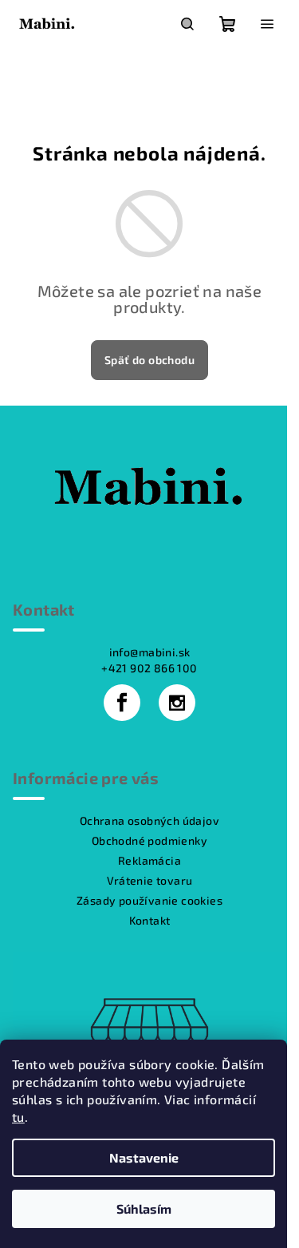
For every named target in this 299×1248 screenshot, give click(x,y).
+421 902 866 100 (149, 668)
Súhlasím (143, 1208)
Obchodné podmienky (149, 840)
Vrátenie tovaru (150, 880)
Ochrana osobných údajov (149, 820)
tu (18, 1116)
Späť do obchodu (149, 359)
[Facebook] (122, 702)
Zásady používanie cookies (149, 900)
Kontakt (150, 920)
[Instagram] (177, 702)
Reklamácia (149, 860)
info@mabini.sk (150, 652)
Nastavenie (144, 1157)
